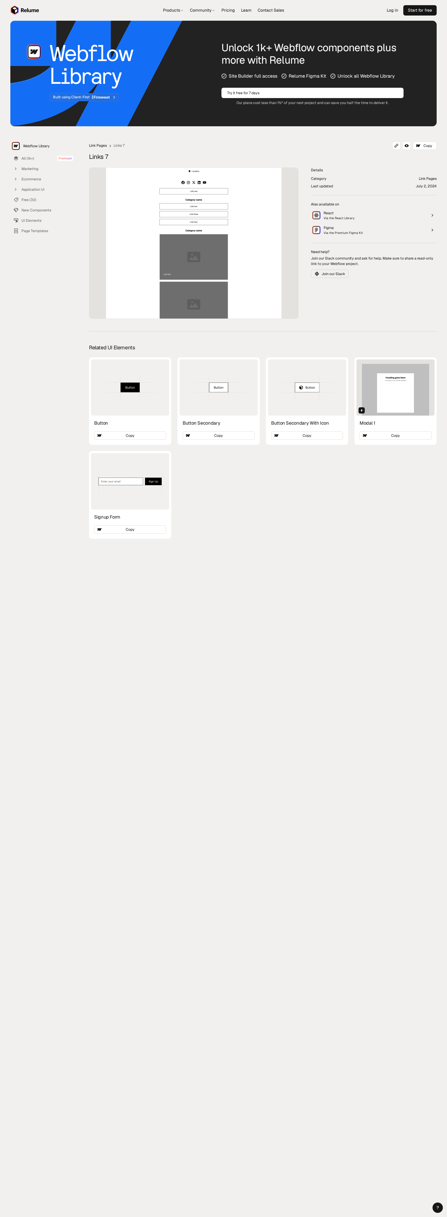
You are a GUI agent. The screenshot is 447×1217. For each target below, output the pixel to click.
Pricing (228, 10)
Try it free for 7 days (243, 93)
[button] (438, 1208)
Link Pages (98, 145)
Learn (246, 10)
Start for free (420, 10)
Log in (392, 10)
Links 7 (119, 145)
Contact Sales (271, 10)
